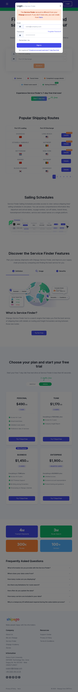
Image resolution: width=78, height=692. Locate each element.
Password (20, 32)
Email (19, 23)
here (41, 17)
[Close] (60, 5)
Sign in (39, 45)
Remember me (24, 40)
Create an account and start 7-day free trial (44, 50)
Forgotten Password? (54, 31)
